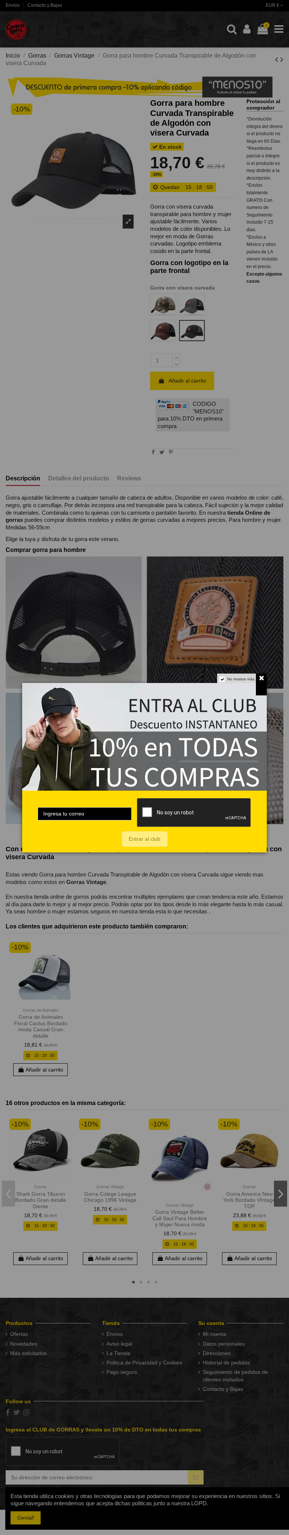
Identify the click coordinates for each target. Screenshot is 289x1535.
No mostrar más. (241, 679)
